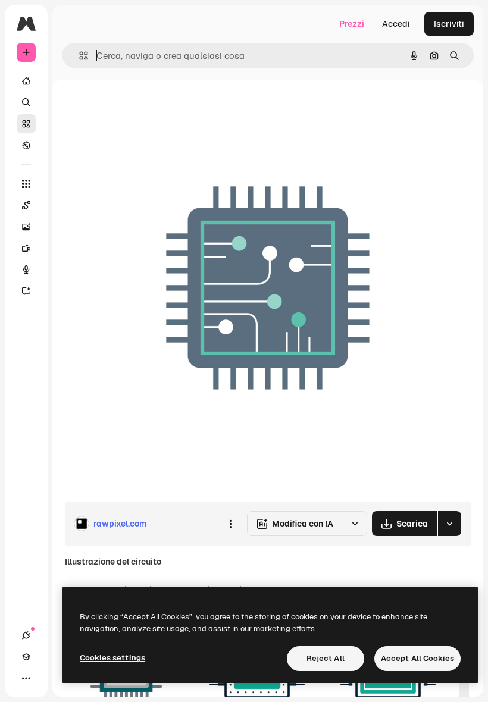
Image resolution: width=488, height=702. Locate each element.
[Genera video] (26, 248)
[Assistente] (26, 290)
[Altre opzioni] (230, 523)
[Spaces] (26, 205)
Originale (143, 106)
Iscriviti (449, 23)
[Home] (26, 80)
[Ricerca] (26, 102)
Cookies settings (112, 658)
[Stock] (26, 123)
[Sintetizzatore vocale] (26, 269)
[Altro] (26, 678)
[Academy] (26, 656)
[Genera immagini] (26, 226)
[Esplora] (26, 145)
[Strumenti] (26, 183)
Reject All (325, 658)
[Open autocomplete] (78, 55)
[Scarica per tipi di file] (449, 523)
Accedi (396, 23)
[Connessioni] (26, 635)
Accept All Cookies (417, 658)
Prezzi (351, 23)
